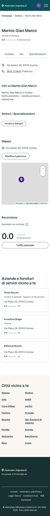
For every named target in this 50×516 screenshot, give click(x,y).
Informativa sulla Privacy (31, 491)
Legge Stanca (14, 496)
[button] (38, 5)
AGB (42, 496)
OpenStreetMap (32, 203)
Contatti (14, 491)
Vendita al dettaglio (14, 123)
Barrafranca (31, 436)
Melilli (28, 399)
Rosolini (6, 419)
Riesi (4, 443)
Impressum (26, 500)
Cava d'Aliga (8, 406)
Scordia (29, 429)
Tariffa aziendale (25, 245)
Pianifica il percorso (15, 156)
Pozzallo (29, 412)
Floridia (5, 429)
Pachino (6, 412)
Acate (28, 443)
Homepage (7, 16)
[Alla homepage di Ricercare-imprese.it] (14, 5)
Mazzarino (7, 436)
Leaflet (20, 203)
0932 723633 (14, 71)
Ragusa (6, 392)
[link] (25, 300)
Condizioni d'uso (30, 496)
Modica (29, 392)
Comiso (18, 16)
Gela (4, 399)
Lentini (28, 406)
